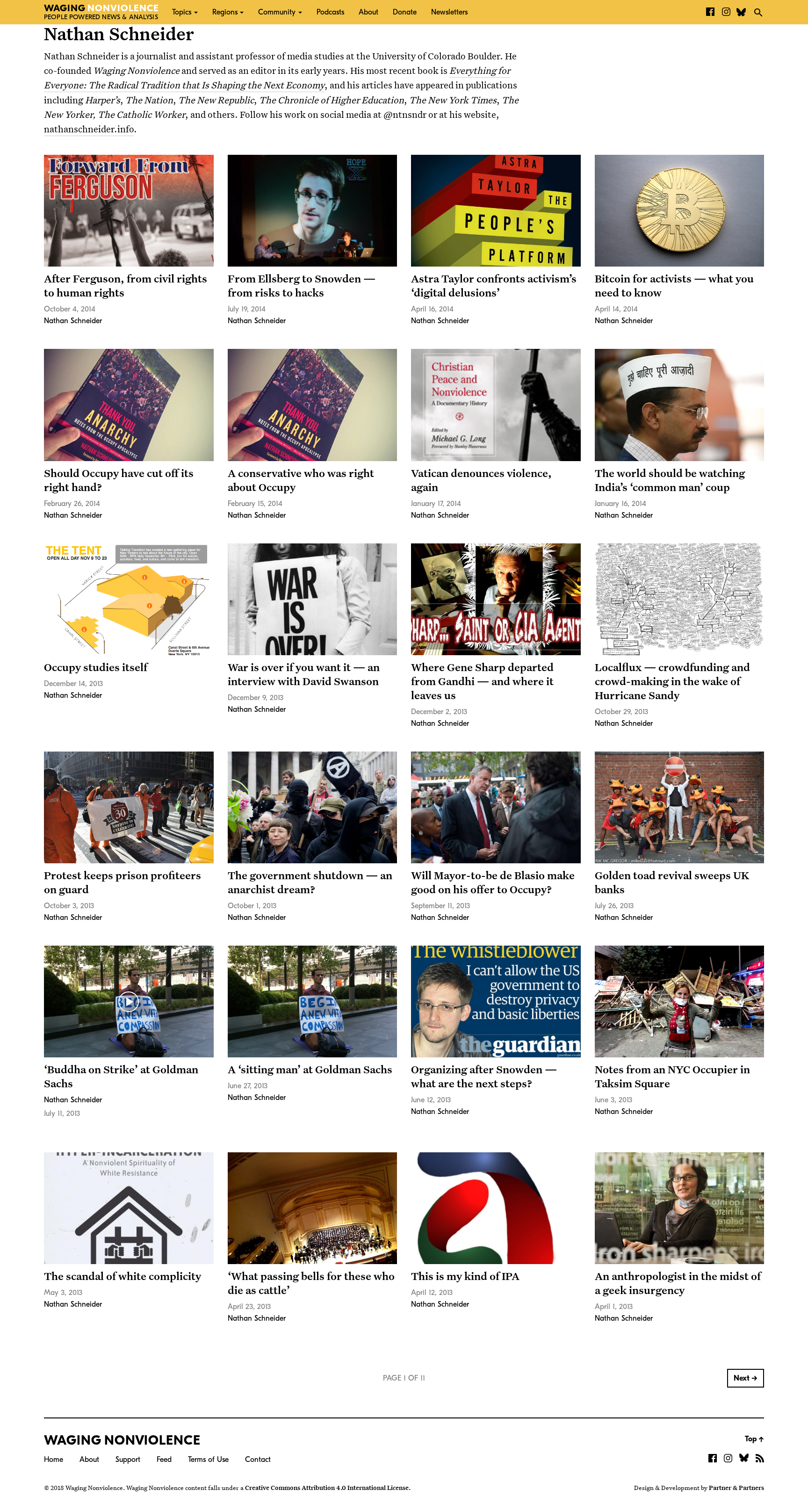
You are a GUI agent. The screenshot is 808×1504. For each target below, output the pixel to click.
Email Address (322, 112)
